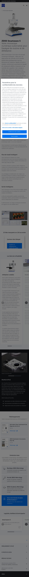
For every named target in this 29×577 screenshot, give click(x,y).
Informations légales (17, 127)
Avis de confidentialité (10, 123)
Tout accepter (14, 136)
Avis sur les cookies (7, 127)
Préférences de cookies (14, 131)
